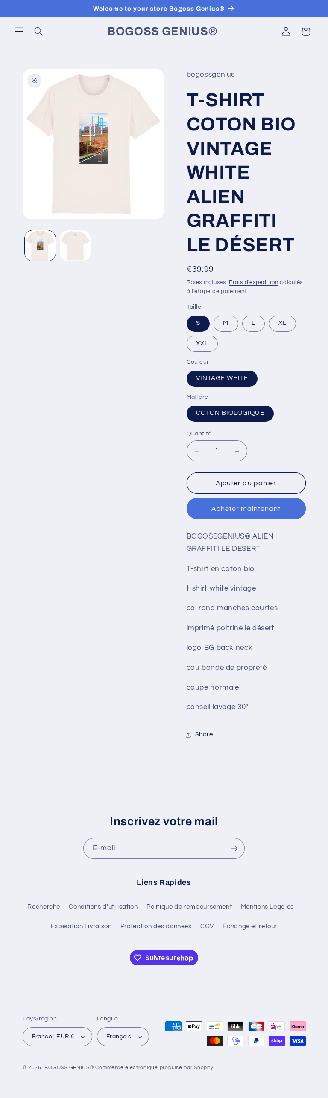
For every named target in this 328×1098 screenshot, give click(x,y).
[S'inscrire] (234, 848)
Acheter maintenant (246, 508)
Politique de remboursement (189, 907)
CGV (207, 926)
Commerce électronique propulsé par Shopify (154, 1067)
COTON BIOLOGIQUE (230, 413)
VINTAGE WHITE (222, 378)
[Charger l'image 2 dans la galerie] (75, 245)
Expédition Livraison (81, 926)
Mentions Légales (267, 907)
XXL (202, 343)
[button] (19, 31)
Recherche (43, 907)
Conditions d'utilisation (103, 907)
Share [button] (204, 734)
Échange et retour (250, 926)
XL (282, 323)
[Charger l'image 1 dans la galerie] (40, 245)
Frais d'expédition (253, 282)
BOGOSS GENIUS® (69, 1067)
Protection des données (156, 926)
